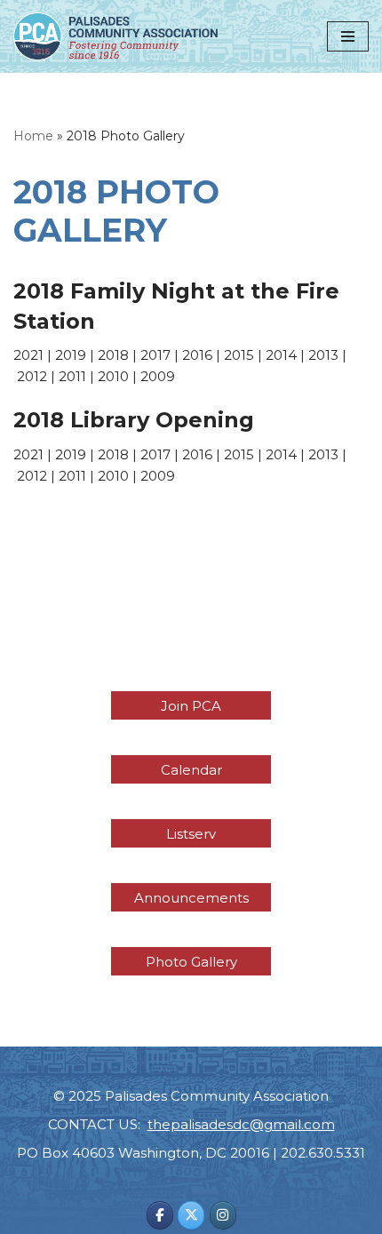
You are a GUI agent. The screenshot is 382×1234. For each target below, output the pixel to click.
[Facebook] (160, 1215)
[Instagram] (223, 1215)
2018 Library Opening (133, 420)
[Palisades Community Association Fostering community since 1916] (115, 36)
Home (33, 136)
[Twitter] (191, 1215)
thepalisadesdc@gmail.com (241, 1124)
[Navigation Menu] (348, 36)
